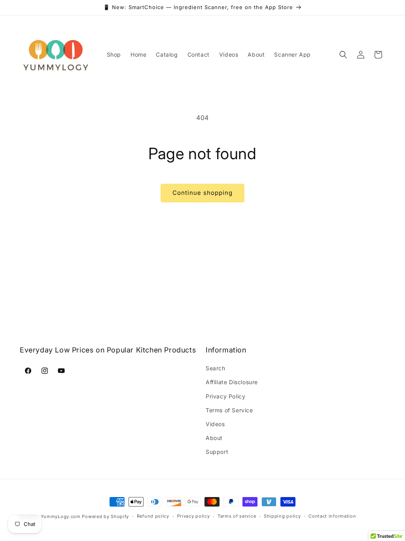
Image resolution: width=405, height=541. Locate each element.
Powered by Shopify (105, 516)
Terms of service (237, 516)
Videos (215, 424)
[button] (343, 54)
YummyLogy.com (61, 516)
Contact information (332, 516)
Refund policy (153, 516)
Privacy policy (193, 516)
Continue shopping (202, 192)
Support (217, 451)
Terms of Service (229, 410)
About (214, 437)
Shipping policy (282, 516)
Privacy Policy (225, 396)
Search (215, 368)
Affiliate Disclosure (232, 382)
